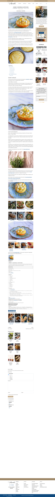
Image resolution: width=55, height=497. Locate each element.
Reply (9, 403)
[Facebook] (10, 1)
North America (26, 484)
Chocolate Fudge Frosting (44, 64)
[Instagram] (8, 1)
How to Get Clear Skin (44, 84)
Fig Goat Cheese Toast (10, 352)
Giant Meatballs (17, 341)
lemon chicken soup (27, 149)
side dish (27, 79)
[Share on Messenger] (15, 311)
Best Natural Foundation (35, 490)
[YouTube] (12, 1)
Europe (25, 483)
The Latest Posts (42, 483)
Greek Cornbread (11, 66)
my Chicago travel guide (17, 32)
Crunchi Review (34, 489)
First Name (37, 93)
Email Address (38, 96)
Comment (9, 380)
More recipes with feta (12, 71)
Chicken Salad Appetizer (17, 363)
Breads (17, 483)
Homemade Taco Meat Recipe (44, 74)
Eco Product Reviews (35, 483)
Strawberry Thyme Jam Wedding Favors (10, 363)
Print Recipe (10, 260)
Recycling (33, 484)
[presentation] (10, 336)
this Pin (20, 299)
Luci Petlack (15, 8)
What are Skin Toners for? (35, 492)
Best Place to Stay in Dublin (30, 328)
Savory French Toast (17, 352)
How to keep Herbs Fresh (12, 70)
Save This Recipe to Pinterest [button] (12, 304)
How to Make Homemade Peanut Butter (38, 85)
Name (9, 392)
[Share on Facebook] (11, 311)
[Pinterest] (9, 1)
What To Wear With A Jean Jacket (38, 65)
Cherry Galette (10, 328)
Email (22, 392)
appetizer (31, 79)
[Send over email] (13, 311)
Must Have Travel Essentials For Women (38, 74)
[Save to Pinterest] (9, 311)
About (41, 484)
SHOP (33, 3)
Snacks (17, 490)
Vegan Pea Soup (10, 341)
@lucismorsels (15, 300)
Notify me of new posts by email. (13, 394)
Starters (17, 491)
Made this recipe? (11, 75)
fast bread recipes (17, 252)
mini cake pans (13, 289)
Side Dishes (17, 489)
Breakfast (17, 484)
